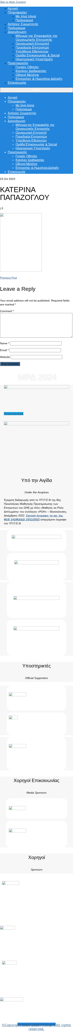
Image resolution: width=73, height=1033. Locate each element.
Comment (7, 311)
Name (4, 343)
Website (5, 357)
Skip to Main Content (13, 2)
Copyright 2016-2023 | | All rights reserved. (36, 1027)
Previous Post (8, 277)
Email (4, 350)
